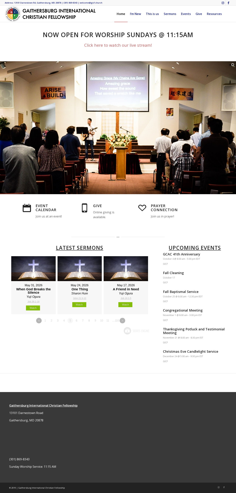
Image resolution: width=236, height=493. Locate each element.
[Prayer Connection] (142, 208)
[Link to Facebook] (228, 3)
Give (97, 205)
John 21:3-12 (79, 298)
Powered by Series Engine (136, 330)
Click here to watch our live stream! (118, 45)
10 (101, 320)
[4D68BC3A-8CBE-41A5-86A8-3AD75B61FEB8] (50, 14)
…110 (115, 320)
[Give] (84, 208)
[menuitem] (121, 14)
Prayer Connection (164, 207)
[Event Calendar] (27, 208)
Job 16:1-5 (126, 298)
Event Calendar (46, 207)
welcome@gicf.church (91, 2)
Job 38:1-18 (33, 301)
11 (107, 320)
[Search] (227, 14)
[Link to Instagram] (222, 3)
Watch (33, 308)
